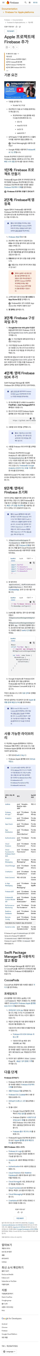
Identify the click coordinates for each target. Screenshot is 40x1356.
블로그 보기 (5, 1271)
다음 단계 (25, 693)
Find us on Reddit (7, 1274)
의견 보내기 (10, 31)
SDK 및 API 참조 (7, 1252)
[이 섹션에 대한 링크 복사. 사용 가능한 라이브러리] (9, 738)
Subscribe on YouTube (9, 1281)
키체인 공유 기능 (17, 713)
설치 (9, 891)
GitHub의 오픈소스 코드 (17, 1101)
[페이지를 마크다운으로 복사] (13, 47)
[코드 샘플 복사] (34, 418)
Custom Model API (10, 899)
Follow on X (5, 1278)
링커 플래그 (23, 1061)
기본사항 (30, 22)
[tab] (13, 558)
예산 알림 (21, 1114)
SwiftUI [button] (13, 559)
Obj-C (23, 755)
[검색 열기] (25, 2)
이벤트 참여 (5, 1284)
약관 (3, 1346)
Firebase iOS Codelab (17, 1095)
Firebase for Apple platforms (19, 12)
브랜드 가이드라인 (7, 1307)
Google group (6, 1300)
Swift (18, 755)
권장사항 (18, 231)
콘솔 (14, 237)
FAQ (3, 1310)
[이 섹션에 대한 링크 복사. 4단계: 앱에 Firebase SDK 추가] (20, 377)
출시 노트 (5, 1304)
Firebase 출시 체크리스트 (22, 1132)
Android (4, 1324)
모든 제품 (5, 1337)
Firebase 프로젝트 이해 (12, 187)
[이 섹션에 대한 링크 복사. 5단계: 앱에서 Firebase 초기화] (30, 492)
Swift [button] (21, 559)
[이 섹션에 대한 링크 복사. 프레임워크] (19, 994)
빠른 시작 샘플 (9, 162)
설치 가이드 (14, 391)
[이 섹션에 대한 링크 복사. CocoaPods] (21, 980)
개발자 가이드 (6, 1248)
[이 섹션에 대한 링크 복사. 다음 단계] (19, 1072)
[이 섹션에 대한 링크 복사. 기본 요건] (19, 75)
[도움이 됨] (16, 26)
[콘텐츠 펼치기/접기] (18, 53)
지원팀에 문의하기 (7, 1294)
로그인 (35, 2)
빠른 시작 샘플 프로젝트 (15, 506)
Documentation (9, 9)
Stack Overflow (7, 1297)
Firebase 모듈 (24, 545)
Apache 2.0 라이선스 (19, 1227)
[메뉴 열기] (3, 2)
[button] (22, 144)
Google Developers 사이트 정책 (27, 1229)
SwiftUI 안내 (25, 630)
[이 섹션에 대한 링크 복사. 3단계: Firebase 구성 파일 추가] (19, 322)
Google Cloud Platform (9, 1334)
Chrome (4, 1327)
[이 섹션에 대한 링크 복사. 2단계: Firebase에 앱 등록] (12, 204)
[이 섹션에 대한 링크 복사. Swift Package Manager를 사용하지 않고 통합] (19, 961)
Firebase (7, 20)
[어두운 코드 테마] (30, 418)
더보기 (29, 558)
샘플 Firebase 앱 (15, 1091)
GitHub (4, 1262)
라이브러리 (5, 1258)
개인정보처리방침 (12, 1346)
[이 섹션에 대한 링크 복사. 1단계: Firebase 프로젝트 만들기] (22, 174)
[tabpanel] (22, 570)
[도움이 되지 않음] (19, 26)
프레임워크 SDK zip (16, 1010)
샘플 (3, 1255)
